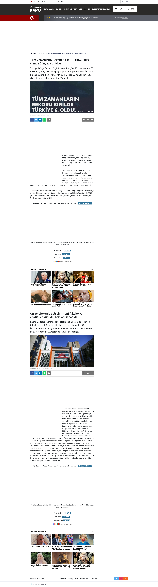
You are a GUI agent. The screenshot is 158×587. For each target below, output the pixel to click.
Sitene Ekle (60, 2)
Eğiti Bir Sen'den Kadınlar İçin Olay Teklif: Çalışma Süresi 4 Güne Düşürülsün (77, 18)
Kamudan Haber (70, 9)
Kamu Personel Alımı (101, 9)
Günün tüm (121, 18)
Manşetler (37, 2)
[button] (84, 120)
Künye (70, 578)
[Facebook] (32, 120)
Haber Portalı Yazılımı (39, 584)
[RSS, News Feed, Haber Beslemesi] (125, 578)
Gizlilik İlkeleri (84, 578)
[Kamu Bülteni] (35, 9)
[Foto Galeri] (127, 2)
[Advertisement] (79, 36)
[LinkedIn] (40, 120)
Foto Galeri (49, 9)
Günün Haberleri (46, 2)
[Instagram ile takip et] (121, 578)
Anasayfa (63, 578)
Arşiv (54, 2)
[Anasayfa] (31, 2)
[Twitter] (36, 120)
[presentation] (36, 18)
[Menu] (116, 9)
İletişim (76, 578)
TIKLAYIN (67, 250)
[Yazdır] (49, 120)
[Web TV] (122, 2)
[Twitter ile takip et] (116, 578)
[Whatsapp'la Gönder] (44, 120)
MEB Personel (85, 9)
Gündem (59, 9)
